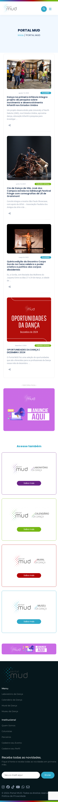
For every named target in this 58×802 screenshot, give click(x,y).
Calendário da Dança (12, 700)
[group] (29, 409)
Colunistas (7, 731)
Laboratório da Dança (12, 694)
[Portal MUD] (20, 9)
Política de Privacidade (14, 796)
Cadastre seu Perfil (11, 748)
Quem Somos (8, 725)
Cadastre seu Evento (12, 743)
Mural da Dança (9, 705)
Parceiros (6, 737)
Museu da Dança (10, 711)
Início (21, 35)
